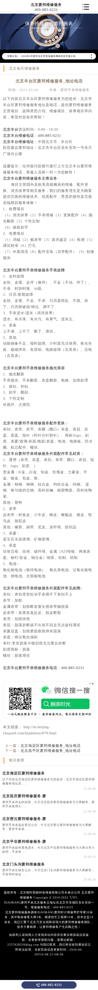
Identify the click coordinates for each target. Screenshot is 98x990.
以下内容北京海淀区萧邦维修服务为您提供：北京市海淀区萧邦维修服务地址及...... (48, 781)
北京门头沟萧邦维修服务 (23, 864)
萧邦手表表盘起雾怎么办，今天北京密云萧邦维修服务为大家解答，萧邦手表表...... (47, 827)
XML (73, 897)
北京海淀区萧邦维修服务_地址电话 (51, 746)
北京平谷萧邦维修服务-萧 (24, 841)
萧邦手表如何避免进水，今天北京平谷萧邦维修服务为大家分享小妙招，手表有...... (48, 849)
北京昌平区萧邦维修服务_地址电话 (51, 751)
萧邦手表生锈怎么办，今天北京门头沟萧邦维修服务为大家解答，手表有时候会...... (48, 872)
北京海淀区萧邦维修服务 (23, 773)
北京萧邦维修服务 (46, 5)
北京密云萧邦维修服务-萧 (24, 819)
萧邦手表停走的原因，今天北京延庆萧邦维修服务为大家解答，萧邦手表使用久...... (48, 804)
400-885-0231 (46, 10)
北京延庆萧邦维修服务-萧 (24, 796)
